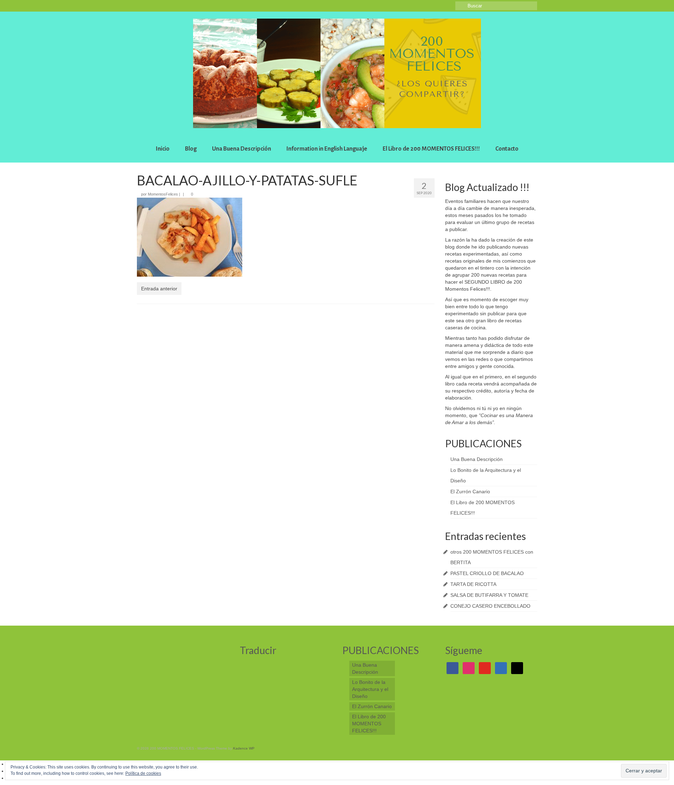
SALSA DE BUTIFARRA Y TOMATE (489, 595)
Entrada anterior (159, 288)
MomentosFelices (163, 194)
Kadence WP (244, 748)
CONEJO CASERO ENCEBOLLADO (490, 606)
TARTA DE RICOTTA (473, 584)
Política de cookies (143, 773)
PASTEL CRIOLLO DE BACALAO (487, 573)
